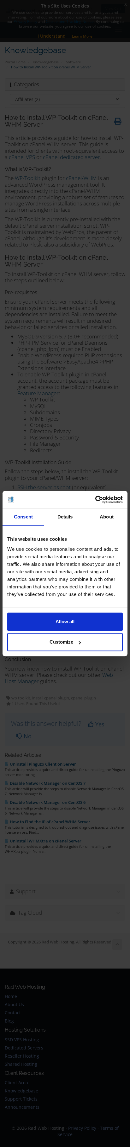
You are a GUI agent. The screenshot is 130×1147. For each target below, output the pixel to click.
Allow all (65, 621)
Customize (61, 642)
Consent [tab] (23, 516)
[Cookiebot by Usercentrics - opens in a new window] (95, 500)
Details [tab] (65, 516)
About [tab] (107, 516)
